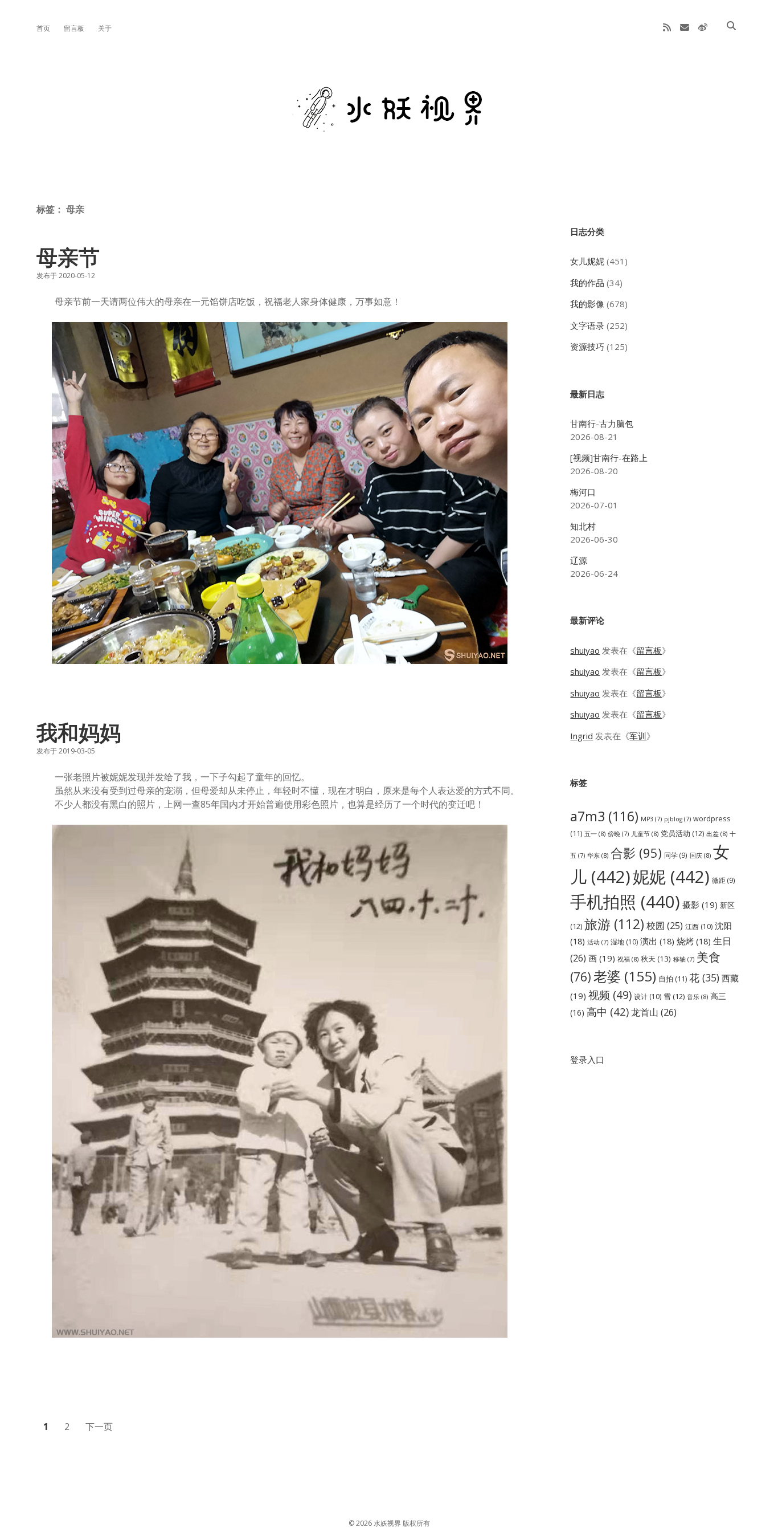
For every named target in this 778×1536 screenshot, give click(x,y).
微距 (723, 880)
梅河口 (583, 492)
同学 (675, 854)
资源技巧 (587, 346)
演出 (657, 941)
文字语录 (587, 325)
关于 (105, 28)
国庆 (700, 855)
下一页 (99, 1426)
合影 (636, 852)
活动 (597, 942)
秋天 (656, 959)
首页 (43, 28)
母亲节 (68, 256)
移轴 (683, 959)
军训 (637, 735)
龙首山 (654, 1012)
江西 (699, 926)
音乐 (697, 996)
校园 (664, 925)
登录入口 (587, 1059)
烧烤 (694, 941)
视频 (610, 995)
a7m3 (604, 816)
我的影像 (587, 303)
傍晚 (618, 834)
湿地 (624, 942)
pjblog (677, 819)
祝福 (627, 959)
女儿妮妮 (587, 261)
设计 (647, 996)
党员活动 (682, 833)
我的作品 (587, 282)
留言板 (74, 28)
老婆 (624, 976)
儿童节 (644, 833)
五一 (594, 833)
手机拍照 (625, 901)
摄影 (700, 904)
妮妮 (671, 876)
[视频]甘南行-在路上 (609, 457)
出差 (716, 833)
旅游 (614, 924)
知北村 (583, 526)
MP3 (651, 819)
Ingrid (581, 735)
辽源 (578, 560)
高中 (608, 1011)
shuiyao (585, 650)
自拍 (672, 979)
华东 (597, 855)
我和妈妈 (78, 732)
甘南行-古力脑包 (601, 423)
